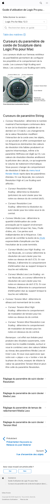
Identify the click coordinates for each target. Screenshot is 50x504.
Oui (10, 471)
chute (42, 238)
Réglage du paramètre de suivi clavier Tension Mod (23, 424)
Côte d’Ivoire (6, 493)
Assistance (12, 478)
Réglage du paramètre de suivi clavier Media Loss (23, 395)
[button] (41, 3)
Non (24, 471)
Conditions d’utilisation (10, 499)
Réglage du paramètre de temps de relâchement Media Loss (22, 409)
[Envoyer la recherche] (5, 27)
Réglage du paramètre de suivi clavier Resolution (23, 380)
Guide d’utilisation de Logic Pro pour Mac (25, 9)
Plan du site (24, 499)
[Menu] (47, 3)
